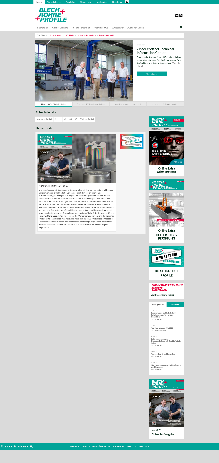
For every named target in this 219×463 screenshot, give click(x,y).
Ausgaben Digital (135, 27)
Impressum (93, 446)
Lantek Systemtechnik (86, 35)
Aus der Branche (60, 27)
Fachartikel (42, 27)
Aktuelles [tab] (175, 304)
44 (70, 119)
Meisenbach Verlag (78, 446)
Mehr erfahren (152, 74)
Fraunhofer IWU (106, 35)
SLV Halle (70, 35)
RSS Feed (139, 446)
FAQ (147, 446)
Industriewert (56, 35)
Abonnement (86, 2)
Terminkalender (54, 2)
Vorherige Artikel (44, 119)
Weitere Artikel (87, 119)
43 (65, 119)
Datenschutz (105, 446)
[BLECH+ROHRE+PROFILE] (67, 15)
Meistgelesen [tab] (158, 304)
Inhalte (39, 2)
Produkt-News (101, 27)
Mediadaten (102, 2)
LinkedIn (129, 446)
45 (76, 119)
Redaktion (70, 2)
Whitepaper (118, 27)
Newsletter (117, 2)
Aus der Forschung (81, 27)
